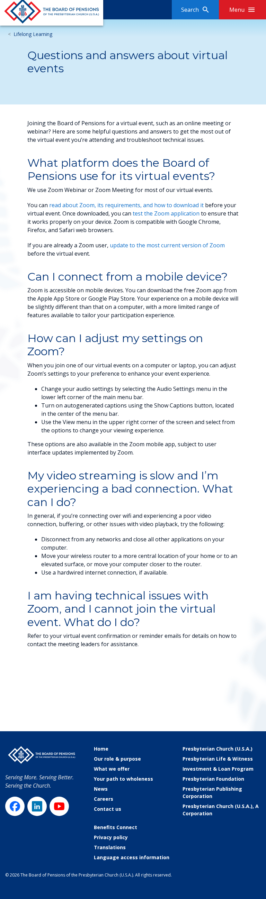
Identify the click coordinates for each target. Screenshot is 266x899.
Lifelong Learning (33, 34)
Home (101, 748)
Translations (110, 847)
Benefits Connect (115, 827)
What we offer (112, 768)
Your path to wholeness (123, 779)
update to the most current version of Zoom (167, 245)
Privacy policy (111, 837)
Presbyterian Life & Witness (218, 758)
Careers (103, 799)
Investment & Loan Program (218, 768)
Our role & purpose (117, 758)
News (101, 789)
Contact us (107, 809)
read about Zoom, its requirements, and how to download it (126, 205)
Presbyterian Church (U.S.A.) (217, 748)
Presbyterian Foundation (213, 779)
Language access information (131, 857)
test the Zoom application (166, 213)
